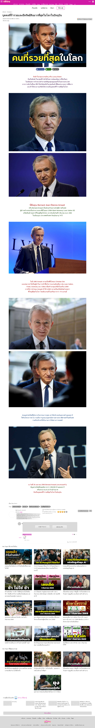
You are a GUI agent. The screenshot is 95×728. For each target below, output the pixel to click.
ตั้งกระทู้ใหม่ (47, 713)
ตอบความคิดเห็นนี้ (73, 542)
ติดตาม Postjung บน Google (85, 19)
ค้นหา (52, 8)
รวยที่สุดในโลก (45, 506)
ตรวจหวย (21, 4)
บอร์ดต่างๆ (44, 8)
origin (8, 20)
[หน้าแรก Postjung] (6, 1)
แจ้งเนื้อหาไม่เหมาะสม (79, 725)
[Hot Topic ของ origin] (12, 517)
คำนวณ (61, 4)
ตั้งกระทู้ (60, 8)
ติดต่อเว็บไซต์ (60, 725)
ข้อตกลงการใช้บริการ (15, 725)
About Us (54, 725)
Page (71, 4)
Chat (38, 4)
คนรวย (24, 506)
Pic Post (51, 4)
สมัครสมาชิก (59, 527)
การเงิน (66, 4)
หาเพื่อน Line (44, 4)
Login (42, 526)
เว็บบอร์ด (28, 4)
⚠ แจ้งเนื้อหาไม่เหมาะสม (83, 510)
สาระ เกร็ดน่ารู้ (22, 697)
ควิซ (56, 4)
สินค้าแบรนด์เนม (33, 506)
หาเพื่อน (34, 4)
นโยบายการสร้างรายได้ (46, 725)
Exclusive (9, 11)
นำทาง (27, 534)
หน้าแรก (15, 4)
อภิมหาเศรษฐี (16, 506)
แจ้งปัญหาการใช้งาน (69, 725)
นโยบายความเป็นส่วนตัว (26, 725)
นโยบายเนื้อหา (36, 725)
